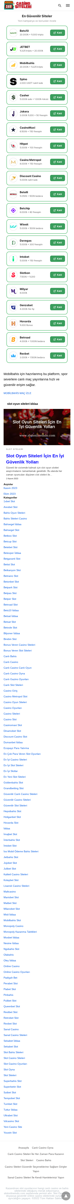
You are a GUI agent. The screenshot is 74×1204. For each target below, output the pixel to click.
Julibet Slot (10, 868)
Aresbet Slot (10, 507)
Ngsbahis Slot (11, 949)
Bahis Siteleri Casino (15, 518)
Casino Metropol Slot (15, 696)
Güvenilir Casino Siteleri (17, 799)
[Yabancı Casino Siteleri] (18, 5)
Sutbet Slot (10, 1092)
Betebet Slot (10, 547)
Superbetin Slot (12, 1086)
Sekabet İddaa (12, 1040)
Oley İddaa (10, 960)
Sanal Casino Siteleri (15, 1035)
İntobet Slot (10, 845)
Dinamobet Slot (12, 730)
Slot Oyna (9, 1069)
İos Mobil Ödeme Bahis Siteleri (21, 851)
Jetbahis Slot (11, 857)
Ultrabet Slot (11, 1115)
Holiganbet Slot (12, 817)
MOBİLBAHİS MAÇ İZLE (17, 393)
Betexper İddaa (12, 553)
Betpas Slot (10, 593)
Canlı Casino (11, 662)
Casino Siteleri (12, 713)
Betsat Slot (10, 621)
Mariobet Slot (11, 897)
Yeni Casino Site (13, 1126)
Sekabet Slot (11, 1046)
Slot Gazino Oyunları (15, 1063)
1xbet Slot (9, 501)
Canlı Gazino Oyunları (16, 679)
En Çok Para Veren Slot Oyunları (22, 753)
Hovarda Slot (11, 822)
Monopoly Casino (13, 926)
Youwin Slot (10, 1132)
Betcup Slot (10, 541)
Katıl (59, 32)
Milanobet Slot (12, 908)
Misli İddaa (10, 914)
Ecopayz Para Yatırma (16, 748)
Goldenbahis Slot (13, 782)
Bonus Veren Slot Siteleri (18, 650)
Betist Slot (9, 564)
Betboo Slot (10, 535)
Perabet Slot (11, 983)
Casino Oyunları (13, 707)
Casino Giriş (10, 690)
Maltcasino (10, 891)
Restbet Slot (10, 1012)
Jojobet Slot (10, 862)
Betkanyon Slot (12, 570)
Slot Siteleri (14, 449)
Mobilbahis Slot (12, 920)
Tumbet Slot (10, 1103)
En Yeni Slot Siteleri (15, 776)
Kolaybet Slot (11, 880)
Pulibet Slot (10, 1000)
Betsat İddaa (11, 616)
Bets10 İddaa (11, 610)
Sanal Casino (11, 1029)
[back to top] (65, 1195)
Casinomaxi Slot (13, 725)
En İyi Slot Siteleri (13, 765)
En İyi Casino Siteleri (15, 759)
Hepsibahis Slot (12, 811)
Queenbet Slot (12, 1006)
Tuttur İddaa (10, 1109)
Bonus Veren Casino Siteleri (19, 644)
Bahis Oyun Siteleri (14, 512)
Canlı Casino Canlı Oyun (18, 667)
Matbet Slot (10, 903)
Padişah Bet (10, 977)
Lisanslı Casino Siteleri (16, 885)
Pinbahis (8, 994)
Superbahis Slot (13, 1081)
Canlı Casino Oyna (14, 673)
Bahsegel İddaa (12, 524)
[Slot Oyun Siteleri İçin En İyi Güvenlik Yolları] (37, 427)
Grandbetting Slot (14, 788)
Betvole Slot (10, 627)
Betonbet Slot (11, 581)
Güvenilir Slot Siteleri (15, 805)
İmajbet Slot (10, 834)
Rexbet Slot (10, 1023)
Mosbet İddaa (11, 937)
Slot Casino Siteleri (14, 1058)
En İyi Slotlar (11, 771)
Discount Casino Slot (15, 736)
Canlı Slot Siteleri (13, 685)
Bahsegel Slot (11, 530)
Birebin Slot (10, 639)
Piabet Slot (10, 989)
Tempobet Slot (12, 1098)
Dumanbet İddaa (13, 742)
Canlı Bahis (10, 656)
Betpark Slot (10, 587)
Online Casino (12, 966)
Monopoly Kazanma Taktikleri (20, 931)
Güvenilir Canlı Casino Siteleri (20, 794)
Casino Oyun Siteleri (15, 702)
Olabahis (9, 954)
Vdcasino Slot (11, 1121)
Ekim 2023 (10, 493)
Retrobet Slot (11, 1017)
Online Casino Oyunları (17, 971)
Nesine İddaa (11, 943)
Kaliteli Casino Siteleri (16, 874)
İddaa (7, 828)
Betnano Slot (11, 575)
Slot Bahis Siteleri (13, 1052)
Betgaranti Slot (12, 558)
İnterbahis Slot (12, 839)
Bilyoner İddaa (12, 633)
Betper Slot (10, 598)
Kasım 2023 (10, 488)
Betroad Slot (11, 604)
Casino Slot (10, 719)
